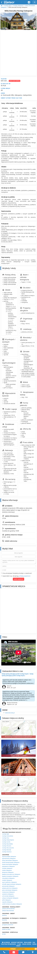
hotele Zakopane (7, 870)
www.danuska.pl (10, 713)
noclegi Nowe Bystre (8, 840)
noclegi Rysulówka (7, 844)
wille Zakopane (6, 900)
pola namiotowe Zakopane (9, 890)
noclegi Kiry (5, 838)
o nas (19, 944)
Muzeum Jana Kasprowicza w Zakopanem (18, 737)
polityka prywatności (8, 944)
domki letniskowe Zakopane (10, 864)
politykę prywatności (24, 576)
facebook (6, 942)
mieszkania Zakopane (8, 878)
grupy (4, 934)
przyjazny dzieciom (7, 924)
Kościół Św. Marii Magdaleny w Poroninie (18, 793)
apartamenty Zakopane (8, 858)
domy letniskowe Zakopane (10, 860)
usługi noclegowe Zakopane (10, 898)
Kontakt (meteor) (17, 942)
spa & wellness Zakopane (9, 882)
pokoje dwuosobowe (8, 910)
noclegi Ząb (5, 834)
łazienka (4, 920)
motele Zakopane (7, 880)
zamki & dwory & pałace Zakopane (12, 904)
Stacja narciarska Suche (18, 756)
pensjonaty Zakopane (8, 886)
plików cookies (20, 949)
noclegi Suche (6, 842)
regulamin (27, 942)
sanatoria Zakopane (8, 894)
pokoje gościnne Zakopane (9, 888)
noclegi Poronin (6, 846)
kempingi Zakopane (8, 872)
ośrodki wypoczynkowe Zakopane (11, 884)
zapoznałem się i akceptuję (16, 576)
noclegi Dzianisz (7, 852)
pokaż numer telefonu (14, 81)
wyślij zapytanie (18, 579)
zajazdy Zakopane (7, 902)
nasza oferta (26, 944)
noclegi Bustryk (6, 850)
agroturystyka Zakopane (9, 856)
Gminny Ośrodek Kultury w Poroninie (18, 774)
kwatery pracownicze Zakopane (11, 874)
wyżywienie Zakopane (8, 866)
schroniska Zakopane (8, 896)
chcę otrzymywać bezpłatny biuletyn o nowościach (17, 573)
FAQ (34, 942)
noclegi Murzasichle (8, 848)
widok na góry (6, 929)
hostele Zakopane (7, 868)
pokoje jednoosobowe (8, 908)
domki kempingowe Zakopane (10, 862)
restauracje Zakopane (8, 892)
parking (4, 915)
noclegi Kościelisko (7, 836)
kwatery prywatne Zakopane (10, 876)
